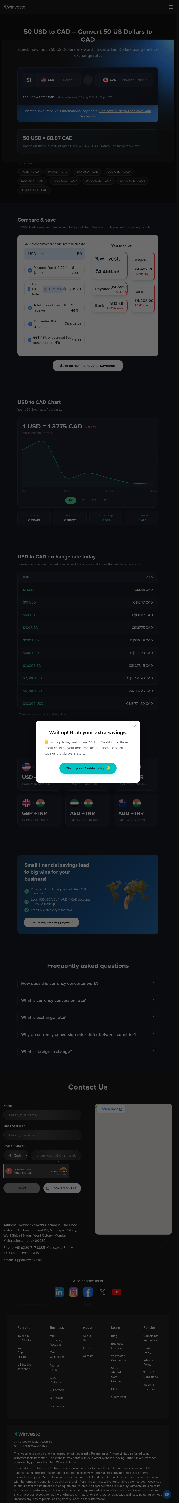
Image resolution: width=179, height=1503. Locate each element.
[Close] (135, 726)
